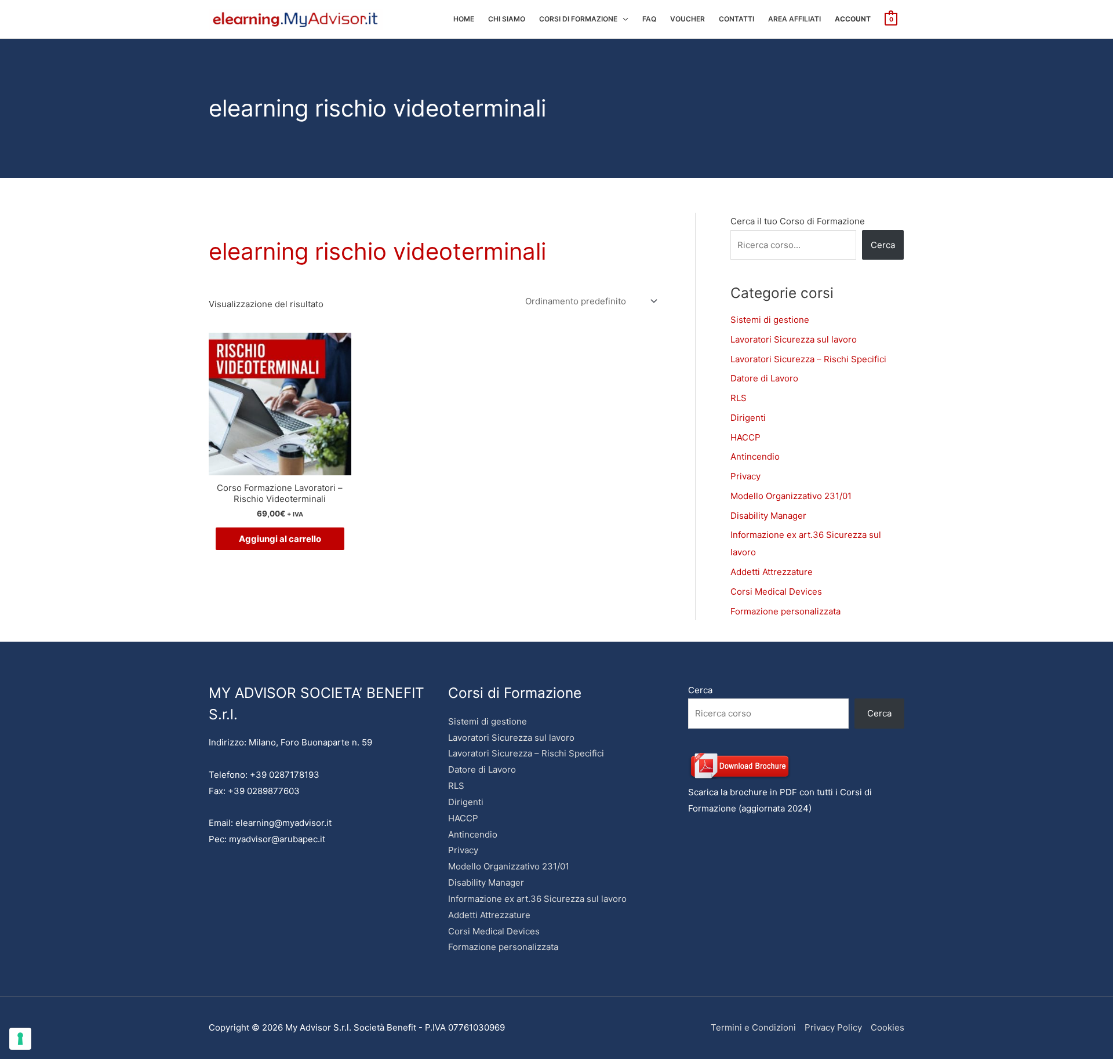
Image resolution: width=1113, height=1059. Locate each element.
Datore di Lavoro (764, 378)
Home (463, 18)
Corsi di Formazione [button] (578, 18)
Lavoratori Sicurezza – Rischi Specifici (808, 359)
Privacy (745, 476)
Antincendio (755, 456)
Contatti (736, 18)
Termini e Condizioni (753, 1027)
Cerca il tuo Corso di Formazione (797, 221)
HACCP (745, 437)
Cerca (883, 244)
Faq (649, 18)
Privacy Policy (833, 1027)
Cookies (887, 1027)
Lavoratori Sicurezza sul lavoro (793, 339)
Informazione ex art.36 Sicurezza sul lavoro (537, 898)
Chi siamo (506, 18)
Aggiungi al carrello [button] (280, 538)
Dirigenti (748, 417)
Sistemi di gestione (769, 319)
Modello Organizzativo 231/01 (791, 495)
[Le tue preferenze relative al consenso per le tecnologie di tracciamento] (20, 1039)
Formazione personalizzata (785, 611)
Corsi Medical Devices (776, 591)
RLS (738, 397)
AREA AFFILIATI (794, 18)
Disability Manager (768, 515)
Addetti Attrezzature (771, 571)
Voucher (687, 18)
